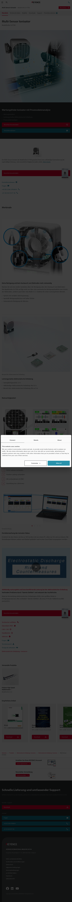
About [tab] (59, 440)
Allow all (59, 463)
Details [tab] (36, 440)
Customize (34, 463)
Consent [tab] (12, 440)
